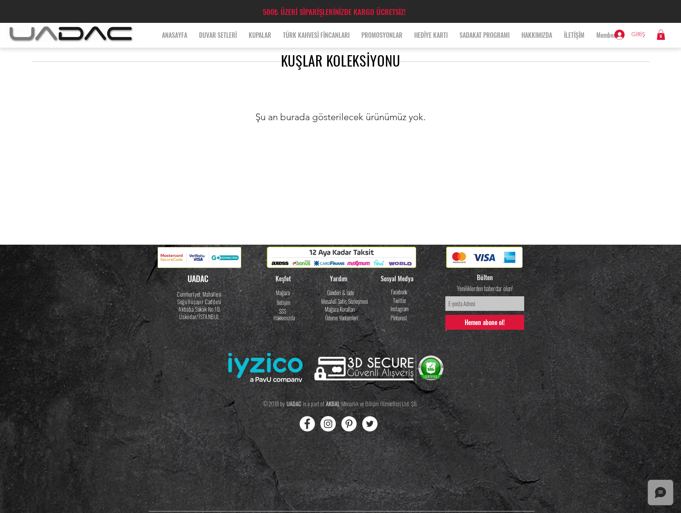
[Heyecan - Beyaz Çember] (370, 423)
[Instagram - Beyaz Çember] (328, 423)
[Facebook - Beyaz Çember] (307, 423)
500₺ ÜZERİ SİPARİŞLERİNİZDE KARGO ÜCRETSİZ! (334, 11)
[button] (661, 35)
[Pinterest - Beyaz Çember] (349, 423)
